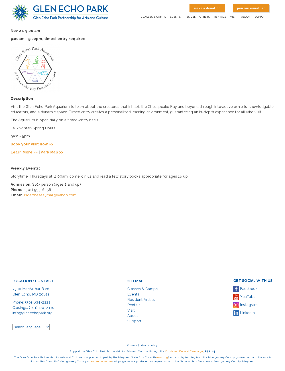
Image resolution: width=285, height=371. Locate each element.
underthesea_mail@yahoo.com (50, 195)
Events (175, 16)
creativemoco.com (100, 361)
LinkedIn (247, 313)
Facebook (248, 289)
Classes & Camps (153, 16)
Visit (233, 16)
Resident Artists (197, 16)
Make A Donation (207, 8)
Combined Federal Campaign (184, 351)
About (245, 16)
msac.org (162, 357)
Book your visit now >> (32, 144)
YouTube (247, 297)
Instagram (248, 305)
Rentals (220, 16)
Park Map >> (52, 152)
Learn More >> (24, 152)
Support (260, 16)
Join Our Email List (251, 8)
